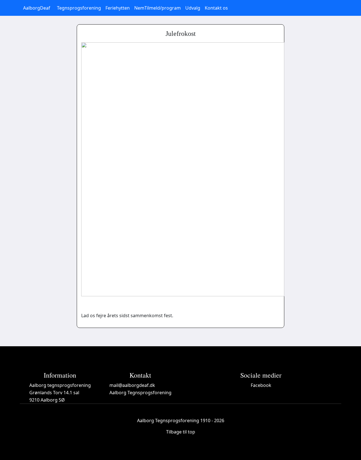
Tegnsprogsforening (79, 8)
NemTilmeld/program (157, 8)
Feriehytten (117, 8)
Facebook (261, 385)
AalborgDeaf (36, 8)
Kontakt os (216, 8)
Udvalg (192, 8)
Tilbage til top (180, 432)
